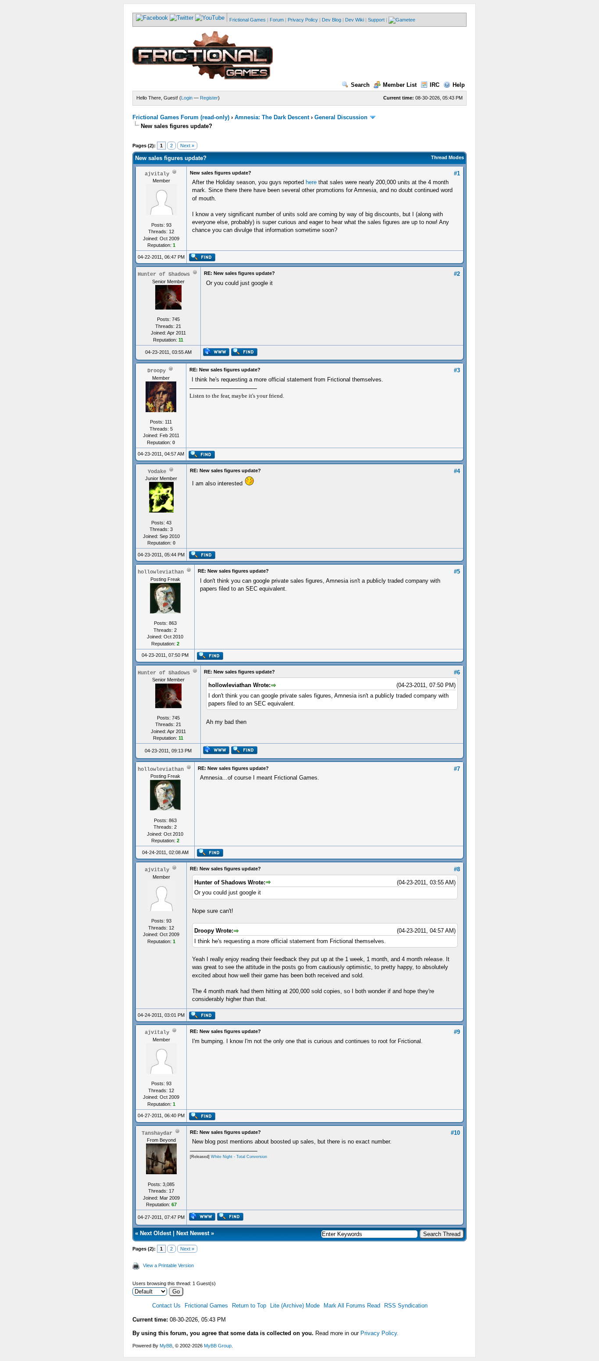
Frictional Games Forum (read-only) (180, 117)
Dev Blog (331, 19)
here (311, 182)
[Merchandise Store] (402, 19)
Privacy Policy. (379, 1333)
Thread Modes (447, 157)
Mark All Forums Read (352, 1305)
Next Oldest (155, 1233)
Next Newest (192, 1233)
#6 (457, 672)
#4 (457, 471)
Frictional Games (247, 19)
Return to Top (249, 1305)
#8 (457, 869)
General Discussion (340, 117)
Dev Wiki (354, 19)
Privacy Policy (303, 19)
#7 (457, 769)
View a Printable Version (168, 1265)
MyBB (166, 1345)
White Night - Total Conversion (239, 1156)
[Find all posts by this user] (202, 259)
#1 (457, 173)
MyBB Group (218, 1345)
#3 (457, 370)
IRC (434, 85)
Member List (400, 85)
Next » (187, 145)
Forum (277, 19)
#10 (455, 1132)
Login (187, 97)
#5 (457, 571)
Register (209, 97)
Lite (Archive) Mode (295, 1305)
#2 (457, 274)
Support (376, 19)
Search (360, 85)
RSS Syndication (406, 1305)
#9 (457, 1032)
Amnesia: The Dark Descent (272, 117)
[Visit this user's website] (216, 354)
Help (459, 85)
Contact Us (166, 1305)
